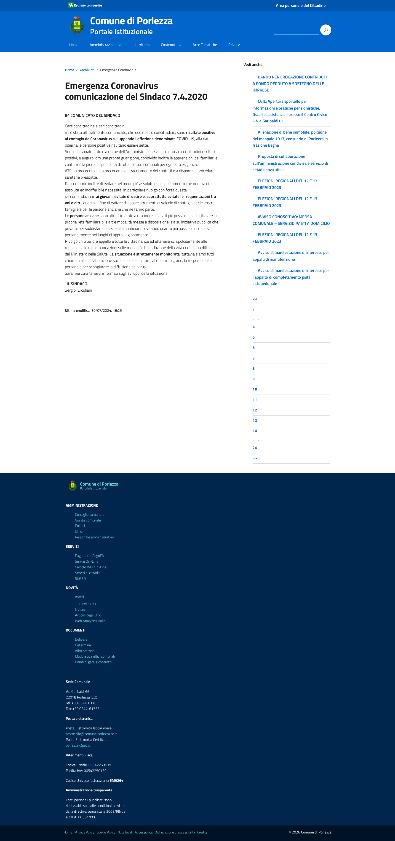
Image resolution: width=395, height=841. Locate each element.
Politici (80, 525)
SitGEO (80, 578)
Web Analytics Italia (90, 620)
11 (255, 399)
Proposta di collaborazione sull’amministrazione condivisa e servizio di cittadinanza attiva (290, 162)
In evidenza (87, 603)
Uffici (79, 531)
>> (255, 458)
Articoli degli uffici (88, 615)
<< (255, 298)
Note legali (125, 832)
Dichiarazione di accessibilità (175, 832)
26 (255, 447)
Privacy (234, 44)
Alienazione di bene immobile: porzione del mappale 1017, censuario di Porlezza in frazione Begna (290, 138)
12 (255, 410)
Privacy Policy (84, 832)
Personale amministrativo (94, 537)
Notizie (80, 609)
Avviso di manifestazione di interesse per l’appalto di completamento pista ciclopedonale (291, 277)
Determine (83, 645)
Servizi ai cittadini (88, 572)
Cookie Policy (105, 832)
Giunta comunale (88, 520)
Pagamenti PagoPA (89, 555)
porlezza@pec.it (78, 745)
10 (255, 389)
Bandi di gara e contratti (93, 662)
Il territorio (141, 44)
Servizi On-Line (86, 561)
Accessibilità (143, 832)
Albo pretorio (84, 650)
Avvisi (79, 596)
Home (73, 44)
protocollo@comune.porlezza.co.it (91, 733)
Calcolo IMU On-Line (91, 567)
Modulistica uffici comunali (95, 656)
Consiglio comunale (89, 514)
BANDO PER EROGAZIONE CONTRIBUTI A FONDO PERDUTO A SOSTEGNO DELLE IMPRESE (290, 83)
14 (255, 430)
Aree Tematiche (205, 44)
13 (255, 420)
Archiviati (87, 70)
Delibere (81, 639)
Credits (202, 832)
